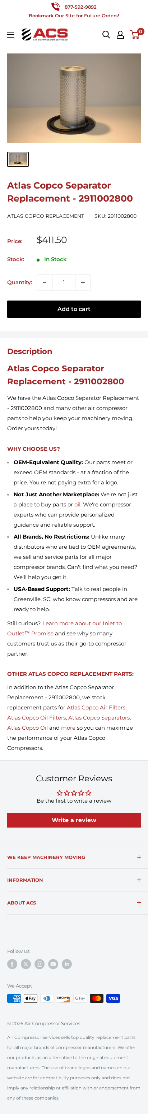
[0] (134, 34)
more (68, 727)
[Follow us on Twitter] (26, 964)
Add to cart (74, 309)
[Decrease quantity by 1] (44, 282)
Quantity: (19, 282)
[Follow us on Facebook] (12, 964)
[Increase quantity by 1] (83, 282)
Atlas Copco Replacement (45, 216)
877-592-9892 (81, 7)
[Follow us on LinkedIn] (67, 964)
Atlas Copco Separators (99, 717)
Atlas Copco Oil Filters (36, 717)
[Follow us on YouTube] (53, 964)
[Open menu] (10, 35)
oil (77, 504)
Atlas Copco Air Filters (96, 707)
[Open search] (106, 35)
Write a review (74, 820)
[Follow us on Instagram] (39, 964)
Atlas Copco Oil (27, 727)
